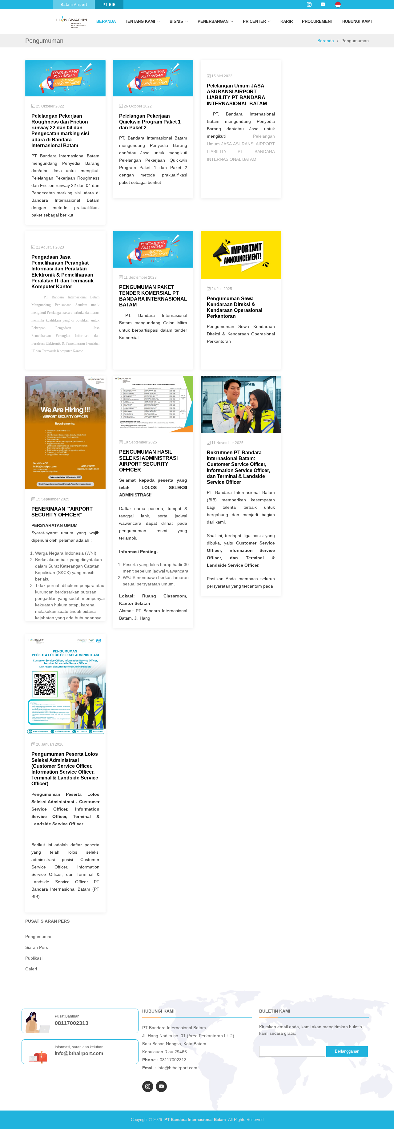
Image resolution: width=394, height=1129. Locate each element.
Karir (286, 21)
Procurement (317, 21)
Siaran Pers (36, 947)
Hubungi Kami (357, 21)
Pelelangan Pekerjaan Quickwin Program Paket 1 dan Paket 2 (150, 121)
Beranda (106, 21)
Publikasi (33, 958)
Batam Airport (74, 4)
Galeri (31, 968)
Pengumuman (39, 936)
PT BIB (109, 4)
